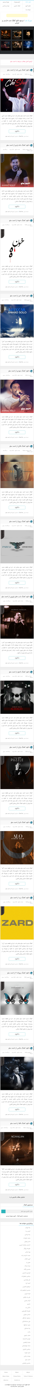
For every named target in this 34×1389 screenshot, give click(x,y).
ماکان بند (27, 1308)
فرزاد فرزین (27, 1294)
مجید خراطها (27, 1325)
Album (28, 1372)
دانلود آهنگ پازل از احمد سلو (20, 747)
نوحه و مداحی (6, 6)
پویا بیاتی (27, 1252)
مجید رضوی (27, 1335)
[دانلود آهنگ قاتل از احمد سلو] (17, 471)
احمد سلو (8, 136)
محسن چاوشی (26, 1363)
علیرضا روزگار (27, 1249)
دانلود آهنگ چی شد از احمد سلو (18, 70)
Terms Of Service (28, 1376)
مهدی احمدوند (26, 1339)
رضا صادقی (27, 1328)
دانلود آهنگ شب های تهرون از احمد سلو (16, 596)
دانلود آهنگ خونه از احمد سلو (19, 220)
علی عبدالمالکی (26, 1321)
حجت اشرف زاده (25, 1255)
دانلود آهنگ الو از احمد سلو (20, 822)
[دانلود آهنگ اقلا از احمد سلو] (17, 1148)
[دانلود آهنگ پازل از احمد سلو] (17, 772)
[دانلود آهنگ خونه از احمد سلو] (17, 245)
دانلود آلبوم (28, 6)
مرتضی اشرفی (26, 1349)
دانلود (17, 131)
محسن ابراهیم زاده (25, 1290)
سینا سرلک (27, 1266)
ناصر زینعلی (27, 1242)
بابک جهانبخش (26, 1346)
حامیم (28, 1304)
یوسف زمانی (27, 1356)
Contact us (17, 1380)
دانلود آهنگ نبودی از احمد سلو (19, 371)
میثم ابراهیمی (26, 1342)
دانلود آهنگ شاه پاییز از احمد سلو (18, 145)
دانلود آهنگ (28, 2)
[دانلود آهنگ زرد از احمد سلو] (17, 923)
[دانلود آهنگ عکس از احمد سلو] (17, 1073)
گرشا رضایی (27, 1301)
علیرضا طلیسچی (26, 1311)
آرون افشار (27, 1259)
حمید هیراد (27, 1353)
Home (6, 1372)
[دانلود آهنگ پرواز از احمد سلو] (17, 546)
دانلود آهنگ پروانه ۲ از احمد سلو (18, 973)
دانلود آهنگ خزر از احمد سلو (20, 295)
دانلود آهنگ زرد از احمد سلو (20, 897)
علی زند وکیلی (26, 1297)
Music (17, 1372)
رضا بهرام (27, 1228)
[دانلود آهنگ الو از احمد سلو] (17, 847)
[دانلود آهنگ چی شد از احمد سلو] (17, 95)
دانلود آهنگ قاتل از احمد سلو (20, 446)
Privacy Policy (17, 1376)
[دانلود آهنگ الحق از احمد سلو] (17, 697)
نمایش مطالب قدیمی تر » (17, 1197)
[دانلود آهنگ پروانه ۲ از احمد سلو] (17, 998)
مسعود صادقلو (26, 1318)
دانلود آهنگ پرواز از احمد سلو (19, 521)
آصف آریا (28, 1283)
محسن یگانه (27, 1269)
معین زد (28, 1262)
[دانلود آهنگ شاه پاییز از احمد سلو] (17, 170)
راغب (29, 1332)
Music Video (6, 1376)
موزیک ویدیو (6, 2)
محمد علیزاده (26, 1238)
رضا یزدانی (27, 1235)
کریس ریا (28, 1231)
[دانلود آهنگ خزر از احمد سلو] (17, 321)
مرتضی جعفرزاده (26, 1276)
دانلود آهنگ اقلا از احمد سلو (20, 1123)
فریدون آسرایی (26, 1273)
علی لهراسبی (27, 1280)
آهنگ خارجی (17, 6)
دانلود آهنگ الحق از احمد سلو (19, 672)
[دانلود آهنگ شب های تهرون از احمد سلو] (17, 622)
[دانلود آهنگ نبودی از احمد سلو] (17, 396)
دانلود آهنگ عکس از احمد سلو (19, 1048)
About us (6, 1380)
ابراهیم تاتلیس (26, 1287)
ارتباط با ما (28, 10)
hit (22, 136)
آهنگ (20, 136)
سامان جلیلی (26, 1315)
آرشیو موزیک (17, 2)
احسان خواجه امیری (24, 1245)
